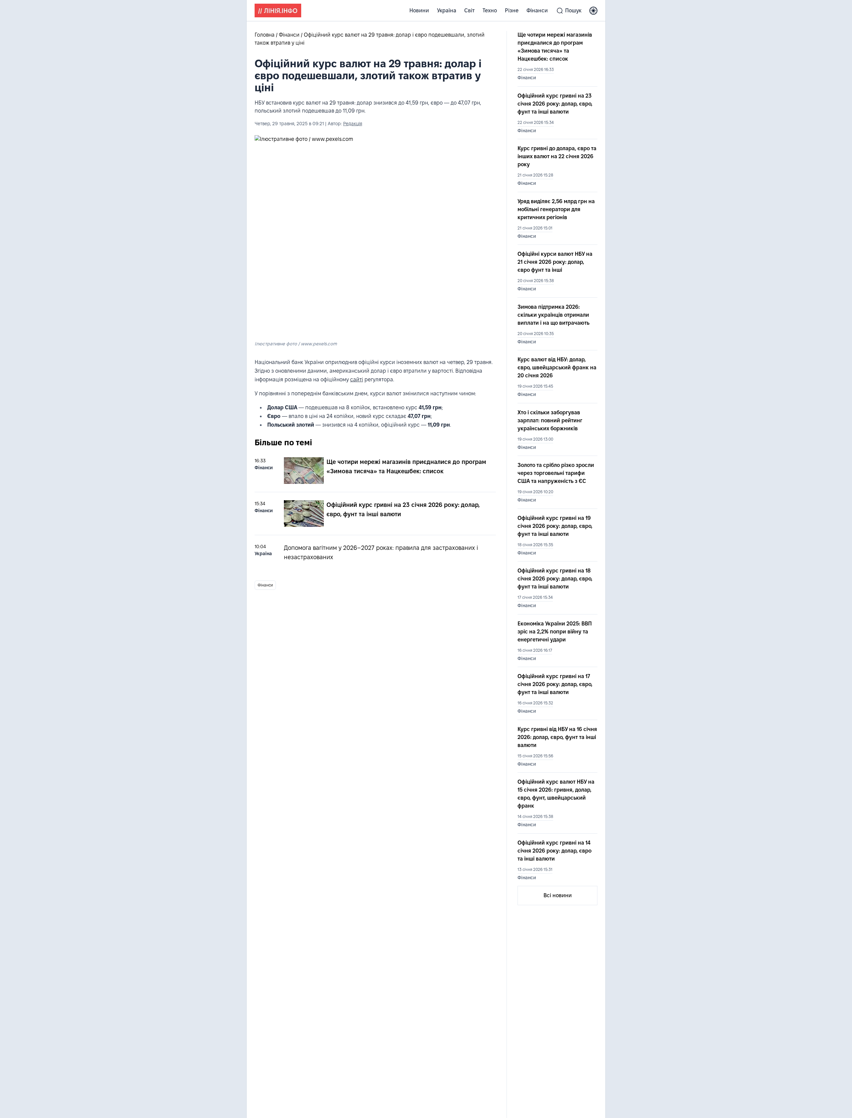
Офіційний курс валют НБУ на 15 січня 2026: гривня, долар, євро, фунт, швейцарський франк (556, 794)
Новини (419, 10)
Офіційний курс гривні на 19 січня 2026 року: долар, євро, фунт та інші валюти (555, 526)
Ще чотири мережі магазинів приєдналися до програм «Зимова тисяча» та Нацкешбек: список (555, 47)
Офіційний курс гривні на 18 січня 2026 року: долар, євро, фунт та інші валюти (555, 578)
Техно (490, 10)
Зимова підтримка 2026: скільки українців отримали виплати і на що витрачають (553, 315)
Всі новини (557, 895)
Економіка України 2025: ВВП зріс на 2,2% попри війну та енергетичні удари (555, 631)
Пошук (573, 10)
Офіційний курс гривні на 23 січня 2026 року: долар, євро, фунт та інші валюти (555, 104)
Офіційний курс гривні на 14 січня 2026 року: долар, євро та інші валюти (554, 851)
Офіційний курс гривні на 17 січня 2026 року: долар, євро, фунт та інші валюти (555, 684)
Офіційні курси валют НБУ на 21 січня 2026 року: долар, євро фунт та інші (555, 262)
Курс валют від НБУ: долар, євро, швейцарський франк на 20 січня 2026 (557, 367)
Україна (446, 10)
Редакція (352, 123)
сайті (356, 379)
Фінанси (537, 10)
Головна (265, 35)
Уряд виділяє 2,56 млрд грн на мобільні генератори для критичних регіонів (556, 209)
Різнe (512, 10)
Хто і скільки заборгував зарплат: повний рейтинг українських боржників (550, 420)
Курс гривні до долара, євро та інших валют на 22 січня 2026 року (557, 156)
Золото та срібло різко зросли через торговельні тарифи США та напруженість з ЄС (556, 473)
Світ (469, 10)
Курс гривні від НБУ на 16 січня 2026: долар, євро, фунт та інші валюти (557, 737)
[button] (593, 11)
